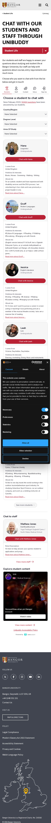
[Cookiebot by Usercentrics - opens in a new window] (32, 362)
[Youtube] (30, 677)
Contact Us (7, 702)
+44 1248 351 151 (10, 698)
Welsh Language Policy (12, 755)
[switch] (45, 417)
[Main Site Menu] (40, 5)
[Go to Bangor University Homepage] (11, 5)
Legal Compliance (10, 732)
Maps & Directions (15, 717)
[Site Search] (46, 5)
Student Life (8, 13)
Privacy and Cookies (11, 749)
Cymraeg (45, 13)
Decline (25, 458)
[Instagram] (22, 677)
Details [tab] (25, 369)
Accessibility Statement (12, 743)
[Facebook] (13, 677)
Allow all (25, 443)
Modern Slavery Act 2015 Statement (18, 738)
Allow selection (25, 451)
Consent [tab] (9, 369)
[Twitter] (5, 677)
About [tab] (41, 369)
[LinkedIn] (39, 677)
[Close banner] (47, 362)
